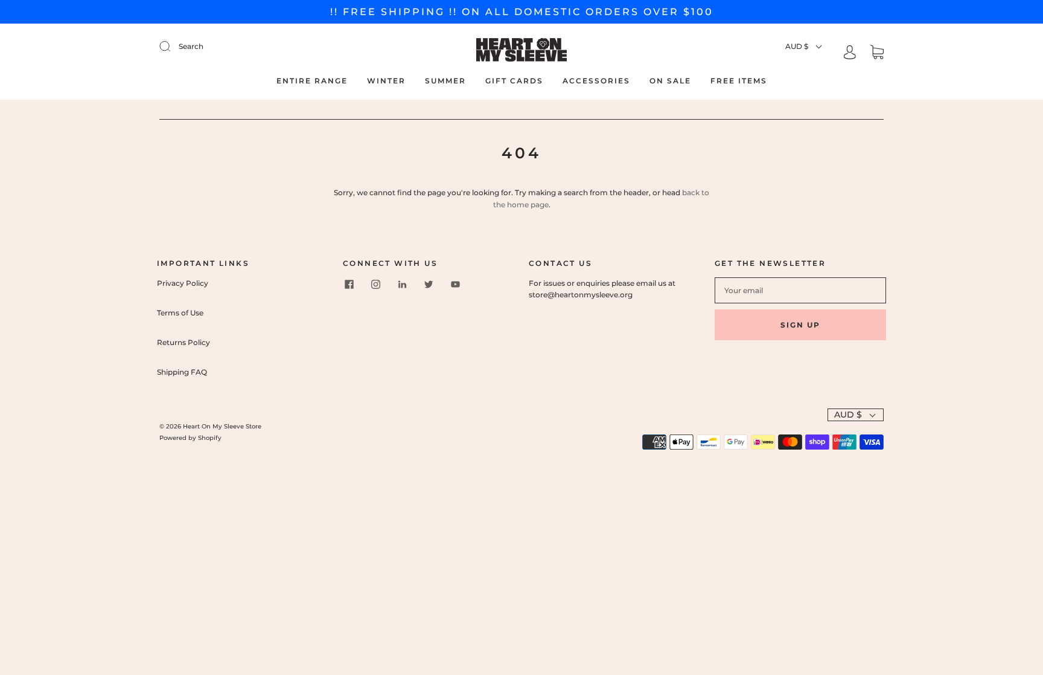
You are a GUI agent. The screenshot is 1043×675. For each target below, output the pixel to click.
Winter (386, 80)
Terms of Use (180, 312)
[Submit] (246, 46)
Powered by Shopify (190, 438)
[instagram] (375, 284)
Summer (445, 80)
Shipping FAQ (182, 371)
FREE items (738, 80)
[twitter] (428, 284)
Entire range (312, 80)
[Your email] (800, 290)
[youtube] (455, 284)
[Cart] (877, 53)
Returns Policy (183, 342)
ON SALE (670, 80)
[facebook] (349, 284)
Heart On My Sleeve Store (222, 426)
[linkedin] (402, 284)
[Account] (850, 53)
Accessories (596, 80)
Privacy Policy (182, 283)
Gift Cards (514, 80)
